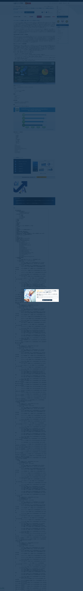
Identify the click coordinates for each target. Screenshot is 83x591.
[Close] (58, 290)
